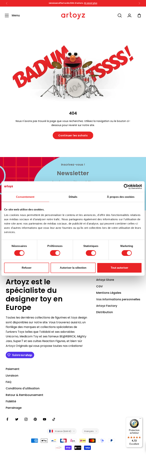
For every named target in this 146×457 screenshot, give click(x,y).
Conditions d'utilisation (23, 388)
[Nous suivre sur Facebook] (7, 419)
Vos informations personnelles (118, 299)
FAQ (8, 382)
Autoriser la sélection (73, 267)
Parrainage (14, 408)
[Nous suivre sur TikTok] (54, 419)
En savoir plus (90, 3)
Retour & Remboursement (24, 395)
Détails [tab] (73, 196)
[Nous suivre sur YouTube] (44, 419)
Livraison (12, 376)
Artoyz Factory (106, 306)
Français (89, 431)
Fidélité (11, 401)
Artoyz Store (105, 280)
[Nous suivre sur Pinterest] (35, 419)
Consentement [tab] (25, 196)
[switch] (55, 253)
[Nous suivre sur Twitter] (17, 419)
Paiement (12, 369)
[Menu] (140, 419)
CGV (99, 286)
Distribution (104, 312)
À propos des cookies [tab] (120, 196)
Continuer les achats (73, 135)
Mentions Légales (108, 293)
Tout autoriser (119, 267)
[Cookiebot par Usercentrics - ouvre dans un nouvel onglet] (126, 186)
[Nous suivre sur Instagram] (26, 419)
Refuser (27, 267)
